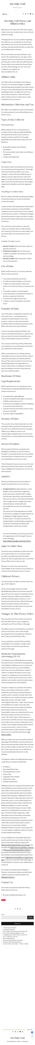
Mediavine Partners (7, 877)
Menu (5, 14)
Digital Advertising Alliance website (22, 847)
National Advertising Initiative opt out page (15, 845)
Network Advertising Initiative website (17, 850)
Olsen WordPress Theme (13, 1041)
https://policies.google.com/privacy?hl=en (17, 541)
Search (3, 914)
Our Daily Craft (17, 4)
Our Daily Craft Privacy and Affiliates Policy (14, 1029)
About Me (29, 1029)
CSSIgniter (25, 1041)
